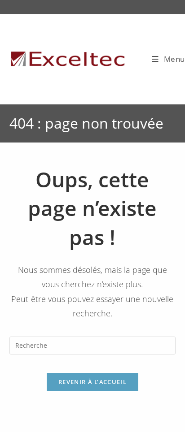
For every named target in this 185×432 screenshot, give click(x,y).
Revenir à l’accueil (92, 382)
